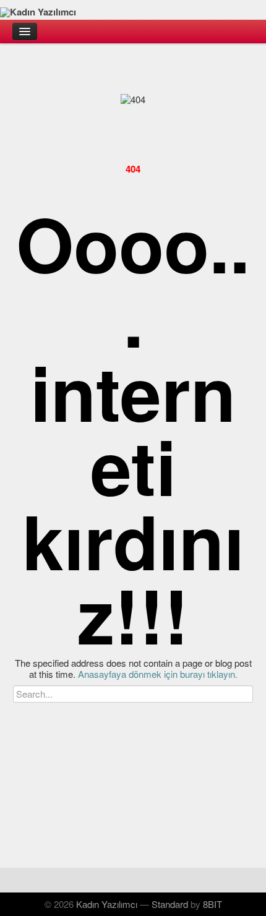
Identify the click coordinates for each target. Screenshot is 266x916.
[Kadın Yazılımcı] (133, 10)
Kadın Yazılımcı (106, 903)
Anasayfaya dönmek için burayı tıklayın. (158, 673)
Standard (170, 903)
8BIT (212, 903)
